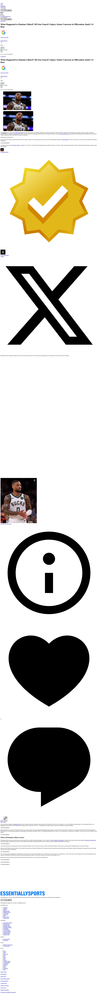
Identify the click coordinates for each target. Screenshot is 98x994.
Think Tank (3, 7)
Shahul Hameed (4, 40)
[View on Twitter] (49, 353)
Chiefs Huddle (6, 929)
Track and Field (6, 962)
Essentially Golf (6, 923)
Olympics (5, 965)
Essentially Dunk (6, 926)
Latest (2, 3)
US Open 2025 (6, 946)
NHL (4, 969)
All (4, 950)
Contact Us (5, 914)
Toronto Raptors (65, 139)
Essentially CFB (6, 933)
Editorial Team (6, 911)
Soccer (4, 967)
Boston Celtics (16, 145)
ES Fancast (5, 940)
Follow (2, 256)
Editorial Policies (6, 912)
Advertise (5, 908)
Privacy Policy (6, 917)
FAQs (4, 915)
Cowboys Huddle (7, 931)
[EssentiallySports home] (23, 895)
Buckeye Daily (6, 934)
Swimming (5, 968)
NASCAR (5, 954)
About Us (5, 907)
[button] (4, 135)
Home (2, 21)
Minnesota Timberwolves (90, 840)
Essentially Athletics (7, 927)
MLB (4, 966)
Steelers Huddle (6, 932)
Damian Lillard (16, 824)
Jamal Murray (61, 840)
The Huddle (5, 928)
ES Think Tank (6, 939)
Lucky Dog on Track (7, 922)
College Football (6, 961)
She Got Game (6, 925)
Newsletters (3, 6)
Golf (4, 953)
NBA (5, 21)
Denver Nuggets (54, 840)
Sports (3, 15)
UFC (4, 959)
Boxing (4, 951)
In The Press (5, 913)
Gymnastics (5, 963)
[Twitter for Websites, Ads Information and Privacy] (49, 620)
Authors (5, 909)
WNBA (5, 960)
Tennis (4, 957)
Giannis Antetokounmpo (64, 133)
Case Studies (4, 17)
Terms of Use (6, 918)
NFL (4, 956)
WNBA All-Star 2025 (7, 944)
